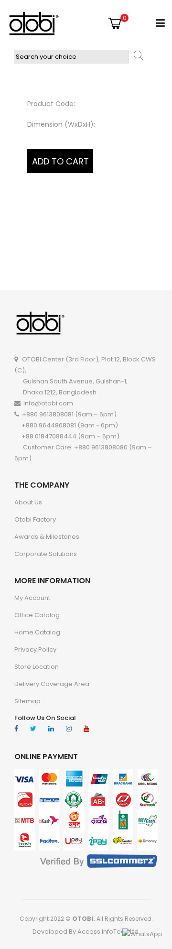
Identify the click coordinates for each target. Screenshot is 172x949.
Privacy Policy (35, 649)
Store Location (36, 666)
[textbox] (71, 57)
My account (32, 597)
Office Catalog (37, 615)
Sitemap (27, 701)
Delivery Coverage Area (51, 683)
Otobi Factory (35, 519)
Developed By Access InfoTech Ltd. (86, 931)
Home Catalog (37, 632)
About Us (28, 502)
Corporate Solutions (45, 553)
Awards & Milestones (46, 536)
